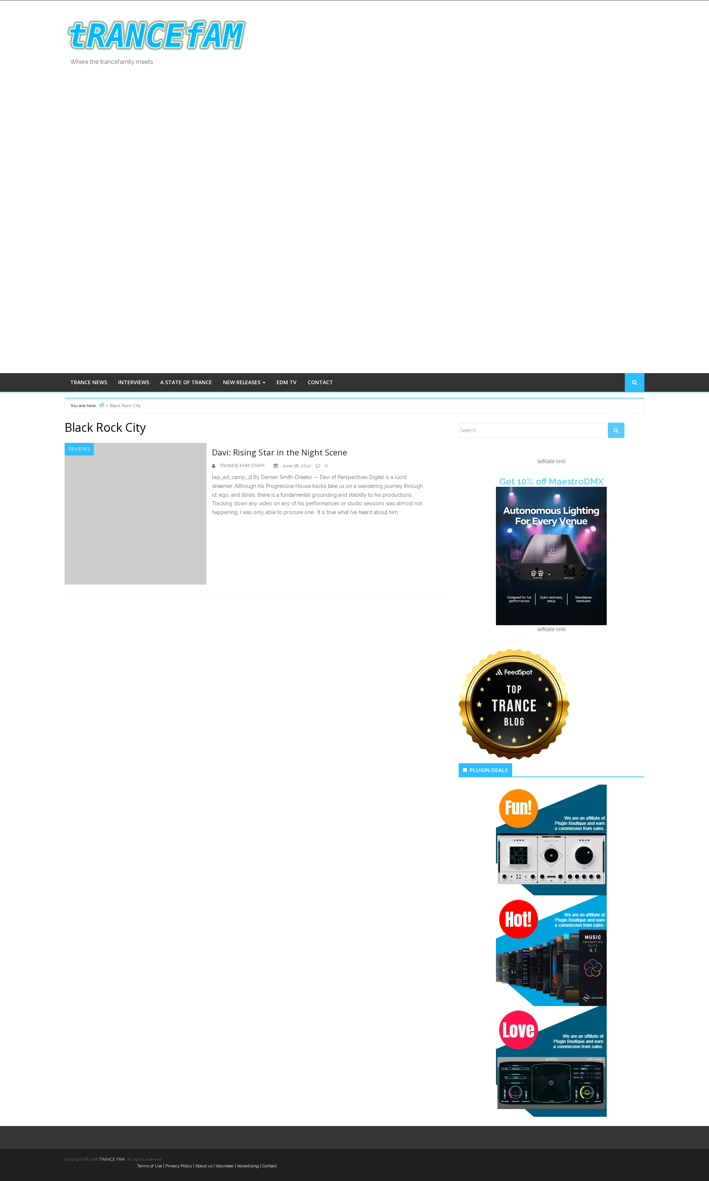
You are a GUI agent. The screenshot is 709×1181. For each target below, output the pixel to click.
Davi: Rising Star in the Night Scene (279, 452)
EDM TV (287, 382)
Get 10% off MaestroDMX (551, 481)
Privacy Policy (178, 1166)
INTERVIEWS (133, 382)
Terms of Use (149, 1166)
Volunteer (225, 1166)
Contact (269, 1166)
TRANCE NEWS (88, 382)
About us (203, 1166)
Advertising (248, 1166)
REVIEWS (79, 449)
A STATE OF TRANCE (186, 382)
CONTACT (320, 382)
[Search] (616, 430)
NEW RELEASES (242, 382)
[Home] (102, 405)
